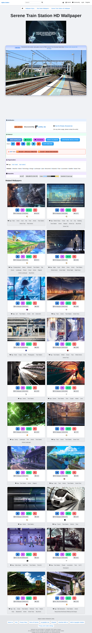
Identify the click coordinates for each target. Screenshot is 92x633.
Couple (71, 398)
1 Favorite (39, 139)
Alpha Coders (5, 2)
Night (54, 267)
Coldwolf (31, 604)
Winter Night (70, 270)
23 (29, 472)
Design (31, 168)
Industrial (54, 168)
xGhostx (70, 394)
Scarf (58, 267)
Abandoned (31, 394)
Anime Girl (38, 313)
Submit (69, 2)
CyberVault (30, 350)
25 (69, 428)
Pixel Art (39, 565)
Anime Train (22, 223)
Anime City (65, 226)
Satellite (70, 168)
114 (29, 210)
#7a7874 (49, 176)
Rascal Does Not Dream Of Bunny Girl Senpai (66, 611)
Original (65, 223)
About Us (10, 622)
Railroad (32, 608)
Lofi (17, 313)
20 (69, 472)
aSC (70, 350)
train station (22, 164)
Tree (28, 439)
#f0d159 (57, 176)
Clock (18, 220)
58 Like (28, 139)
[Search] (42, 2)
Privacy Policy (23, 622)
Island (20, 168)
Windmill (29, 267)
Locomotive (64, 168)
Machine (15, 168)
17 (29, 554)
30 (29, 387)
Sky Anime (78, 223)
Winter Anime (54, 270)
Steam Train (76, 168)
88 (69, 210)
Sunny (16, 439)
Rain (13, 220)
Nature (24, 267)
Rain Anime (30, 223)
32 (69, 387)
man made (15, 164)
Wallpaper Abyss (29, 8)
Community (76, 2)
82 (29, 256)
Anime (34, 220)
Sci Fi (80, 565)
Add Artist (18, 127)
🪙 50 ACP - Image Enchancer (48, 151)
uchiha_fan (42, 127)
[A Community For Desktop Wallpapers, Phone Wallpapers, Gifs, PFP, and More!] (22, 8)
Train (59, 168)
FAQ (16, 622)
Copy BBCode (47, 144)
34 (29, 303)
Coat (22, 220)
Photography (31, 354)
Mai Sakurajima (61, 608)
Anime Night (62, 270)
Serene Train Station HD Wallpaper (60, 8)
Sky (68, 220)
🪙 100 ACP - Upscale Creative (27, 151)
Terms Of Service (34, 622)
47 (69, 303)
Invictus (30, 309)
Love (81, 398)
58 (69, 256)
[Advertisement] (46, 106)
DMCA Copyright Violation (77, 622)
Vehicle (72, 524)
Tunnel (59, 524)
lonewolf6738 (70, 520)
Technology (25, 168)
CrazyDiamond (70, 479)
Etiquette (53, 622)
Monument (47, 168)
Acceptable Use (45, 622)
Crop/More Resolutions (70, 139)
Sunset (54, 398)
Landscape (37, 168)
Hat (26, 220)
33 (69, 344)
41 (69, 513)
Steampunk (65, 567)
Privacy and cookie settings (46, 626)
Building (80, 220)
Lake (42, 168)
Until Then (25, 565)
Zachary (70, 309)
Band (15, 354)
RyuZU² (30, 216)
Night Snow (77, 270)
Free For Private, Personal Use (63, 126)
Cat (71, 220)
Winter (63, 267)
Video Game (18, 565)
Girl (33, 313)
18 (29, 344)
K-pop (20, 354)
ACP (11, 151)
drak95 (31, 435)
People (63, 565)
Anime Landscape (22, 273)
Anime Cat (71, 223)
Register (87, 2)
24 (29, 428)
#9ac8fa (45, 176)
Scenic (12, 270)
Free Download (15, 139)
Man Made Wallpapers (43, 8)
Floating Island (16, 267)
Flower (24, 270)
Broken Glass (57, 220)
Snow (68, 267)
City (75, 220)
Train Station (41, 220)
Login (82, 2)
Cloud (63, 220)
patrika (31, 561)
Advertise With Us (63, 622)
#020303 (53, 176)
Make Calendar (52, 139)
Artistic (77, 398)
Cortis (24, 354)
